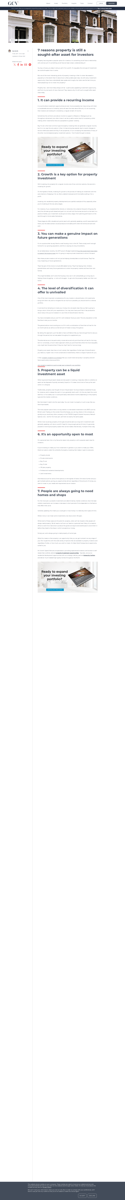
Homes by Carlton (89, 555)
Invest (56, 3)
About (48, 3)
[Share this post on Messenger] (30, 65)
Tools (82, 3)
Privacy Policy (47, 1187)
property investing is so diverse (52, 358)
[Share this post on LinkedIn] (22, 65)
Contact (90, 3)
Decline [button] (92, 1196)
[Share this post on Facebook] (18, 65)
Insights (73, 3)
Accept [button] (82, 1196)
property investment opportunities (67, 553)
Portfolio (64, 3)
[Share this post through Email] (25, 65)
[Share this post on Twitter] (15, 65)
